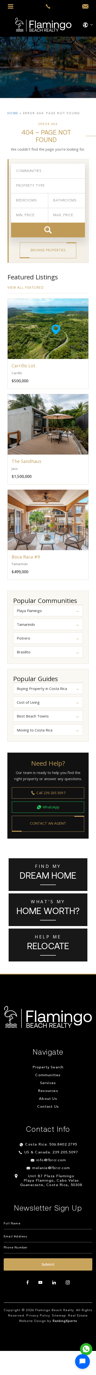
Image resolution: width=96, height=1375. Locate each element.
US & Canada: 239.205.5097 (51, 1152)
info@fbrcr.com (51, 1160)
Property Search (48, 1067)
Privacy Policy (38, 1315)
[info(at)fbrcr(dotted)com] (85, 7)
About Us (48, 1099)
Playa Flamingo (29, 610)
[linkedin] (54, 1282)
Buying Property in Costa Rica (42, 688)
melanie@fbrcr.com (51, 1168)
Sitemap (59, 1315)
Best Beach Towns (33, 716)
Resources (48, 1091)
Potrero (23, 638)
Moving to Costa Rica (34, 730)
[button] (82, 1361)
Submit (48, 1264)
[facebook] (28, 1282)
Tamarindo (26, 624)
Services (48, 1083)
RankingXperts (65, 1321)
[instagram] (68, 1282)
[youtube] (40, 1282)
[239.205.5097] (48, 6)
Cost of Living (28, 702)
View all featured (25, 287)
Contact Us (48, 1107)
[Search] (48, 230)
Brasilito (24, 651)
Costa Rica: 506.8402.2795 (51, 1144)
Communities (48, 1075)
